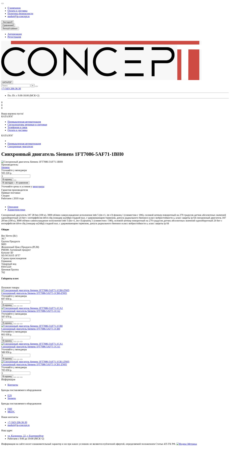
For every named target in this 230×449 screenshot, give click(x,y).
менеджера (38, 186)
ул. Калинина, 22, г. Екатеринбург (26, 435)
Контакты (13, 384)
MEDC (11, 411)
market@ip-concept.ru (19, 16)
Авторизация (15, 34)
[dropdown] (2, 3)
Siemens (5, 167)
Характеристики (16, 209)
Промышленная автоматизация (24, 121)
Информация (8, 379)
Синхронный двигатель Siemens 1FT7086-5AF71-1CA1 (30, 346)
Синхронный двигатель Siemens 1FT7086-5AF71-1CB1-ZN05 (34, 364)
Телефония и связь (17, 127)
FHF (10, 409)
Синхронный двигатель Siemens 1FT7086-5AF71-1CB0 (30, 328)
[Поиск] (36, 86)
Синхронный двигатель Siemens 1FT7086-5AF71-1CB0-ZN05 (34, 293)
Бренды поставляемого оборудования (21, 390)
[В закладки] (18, 305)
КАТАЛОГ (7, 82)
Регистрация (14, 37)
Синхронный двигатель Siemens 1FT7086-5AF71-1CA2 (30, 311)
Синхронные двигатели (20, 146)
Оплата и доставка (17, 10)
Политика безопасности (20, 13)
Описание (13, 206)
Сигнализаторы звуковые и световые (27, 124)
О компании (14, 8)
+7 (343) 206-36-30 (11, 88)
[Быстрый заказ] (15, 180)
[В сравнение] (21, 305)
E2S (10, 395)
